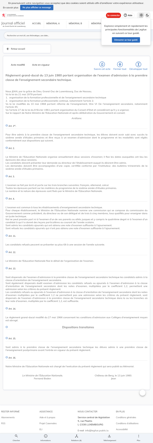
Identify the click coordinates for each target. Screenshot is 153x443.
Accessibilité (122, 429)
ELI (40, 429)
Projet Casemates (48, 423)
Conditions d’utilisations (127, 423)
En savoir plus (10, 7)
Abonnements (8, 417)
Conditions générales (126, 417)
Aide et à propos (47, 417)
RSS (3, 423)
